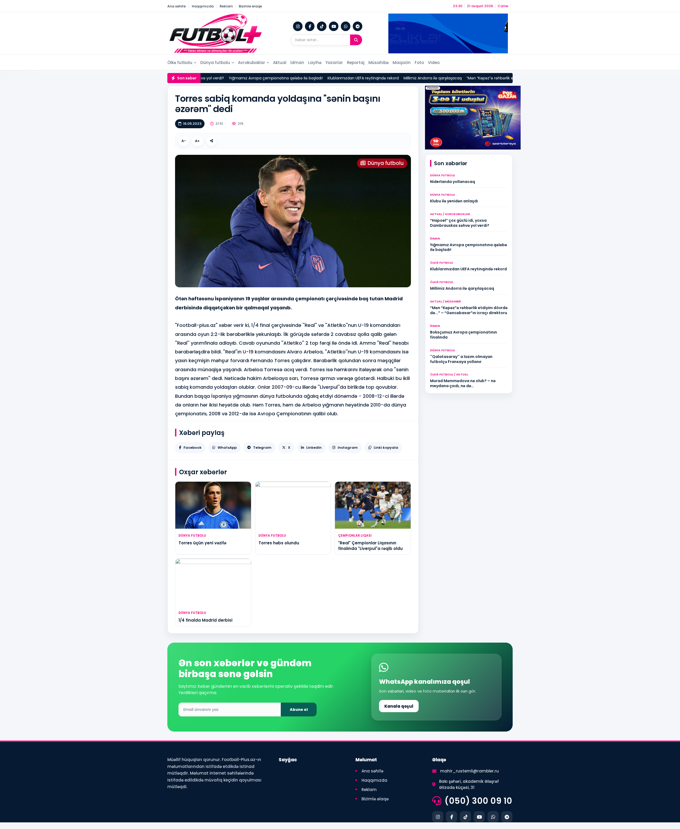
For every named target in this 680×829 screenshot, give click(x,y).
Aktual (279, 62)
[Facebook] (309, 26)
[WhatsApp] (345, 26)
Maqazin (402, 62)
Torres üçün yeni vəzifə (202, 543)
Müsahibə (378, 62)
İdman (297, 62)
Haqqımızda (203, 6)
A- (183, 140)
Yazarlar (334, 62)
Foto (419, 62)
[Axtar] (356, 40)
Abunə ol (299, 709)
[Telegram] (357, 26)
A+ (197, 140)
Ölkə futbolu (179, 62)
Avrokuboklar (251, 62)
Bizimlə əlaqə (250, 6)
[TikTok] (321, 26)
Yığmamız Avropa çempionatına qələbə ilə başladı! (239, 78)
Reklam (226, 6)
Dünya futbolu (215, 62)
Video (434, 62)
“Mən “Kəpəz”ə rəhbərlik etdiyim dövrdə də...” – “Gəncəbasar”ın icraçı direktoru (501, 78)
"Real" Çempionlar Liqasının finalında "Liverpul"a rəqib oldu (370, 545)
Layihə (314, 62)
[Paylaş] (211, 141)
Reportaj (355, 62)
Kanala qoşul (398, 706)
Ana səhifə (176, 6)
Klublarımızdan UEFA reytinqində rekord (326, 78)
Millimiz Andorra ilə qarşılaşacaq (395, 78)
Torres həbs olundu (278, 543)
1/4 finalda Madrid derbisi (205, 620)
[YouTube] (333, 26)
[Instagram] (298, 26)
